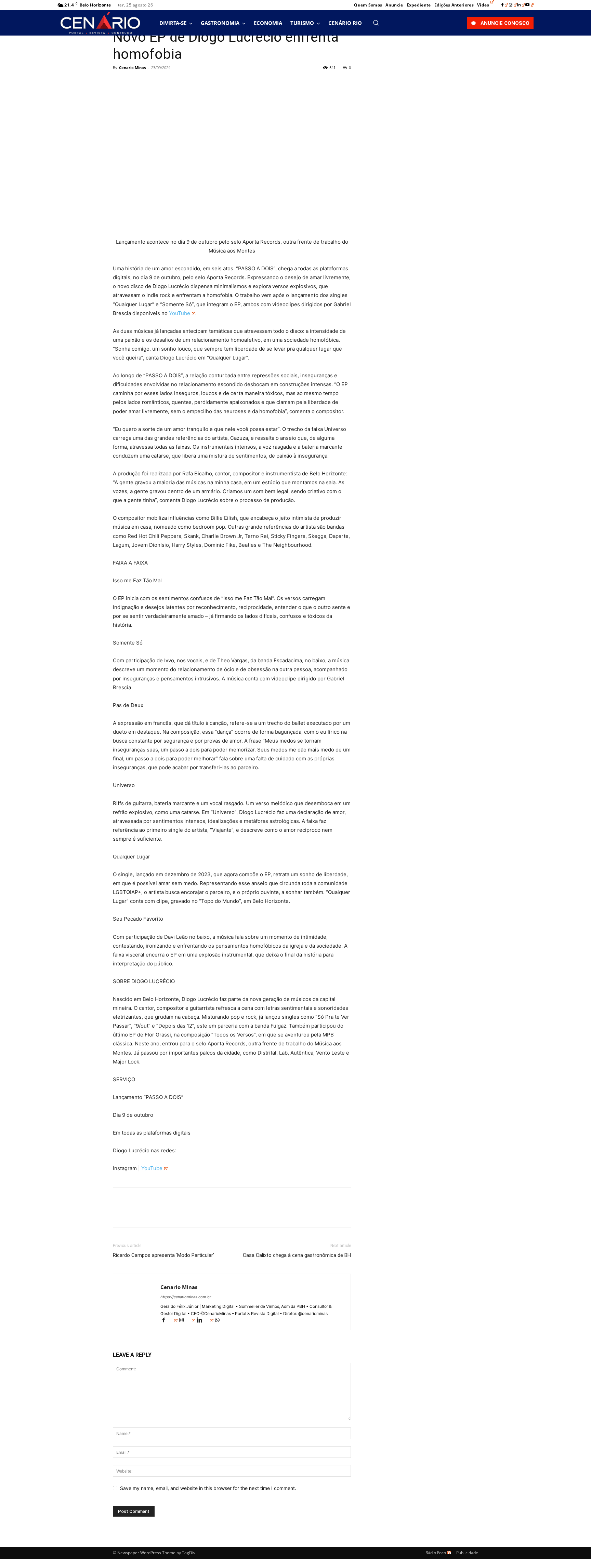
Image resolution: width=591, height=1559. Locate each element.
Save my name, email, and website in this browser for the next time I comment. (208, 1488)
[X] (135, 83)
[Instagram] (513, 5)
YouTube (179, 313)
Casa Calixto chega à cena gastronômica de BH (297, 1255)
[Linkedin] (521, 5)
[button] (376, 22)
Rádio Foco (435, 1553)
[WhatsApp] (167, 83)
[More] (183, 83)
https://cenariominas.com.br (185, 1296)
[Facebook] (505, 5)
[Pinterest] (151, 83)
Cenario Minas (132, 67)
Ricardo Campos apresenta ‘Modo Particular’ (163, 1255)
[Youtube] (529, 5)
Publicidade (467, 1553)
